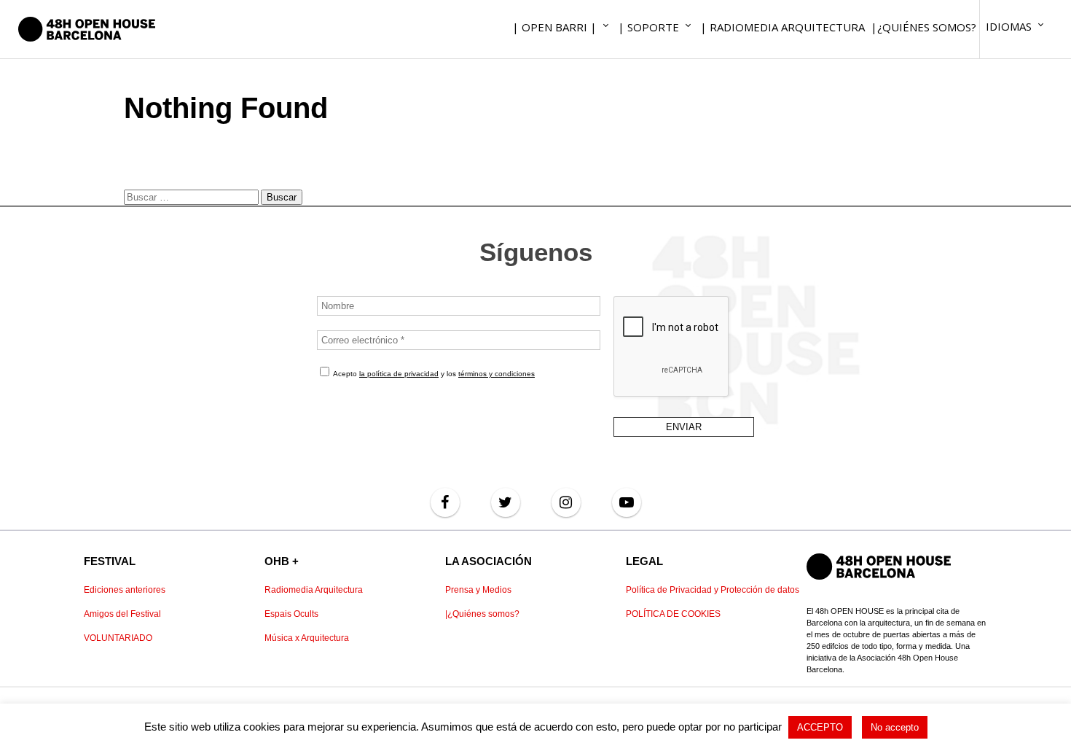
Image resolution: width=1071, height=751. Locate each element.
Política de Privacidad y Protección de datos (712, 590)
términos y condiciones (496, 374)
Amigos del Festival (122, 614)
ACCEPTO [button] (820, 727)
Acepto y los (433, 374)
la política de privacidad (399, 374)
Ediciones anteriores (124, 590)
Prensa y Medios (478, 590)
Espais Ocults (291, 614)
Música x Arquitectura (306, 638)
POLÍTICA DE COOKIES (673, 614)
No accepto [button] (895, 727)
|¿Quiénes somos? (482, 614)
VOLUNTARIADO (118, 638)
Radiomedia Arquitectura (313, 590)
